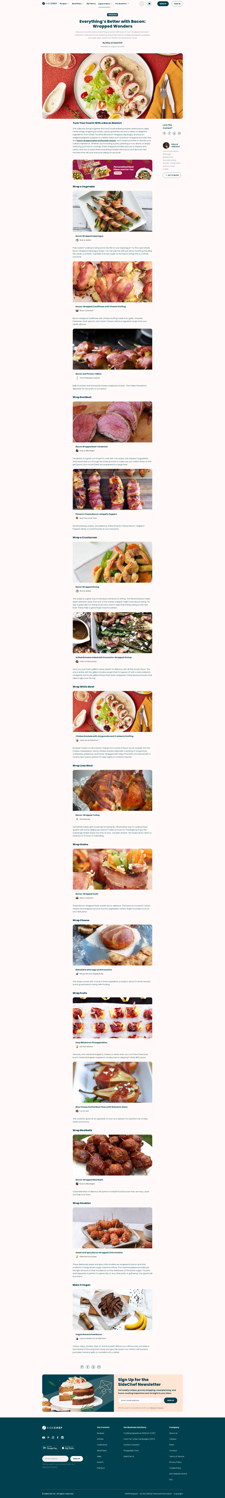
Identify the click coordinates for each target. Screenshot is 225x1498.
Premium (101, 1468)
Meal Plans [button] (76, 3)
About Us (173, 1433)
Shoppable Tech (131, 1450)
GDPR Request (131, 1493)
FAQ (171, 1479)
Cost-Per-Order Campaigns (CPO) (139, 1439)
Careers (172, 1439)
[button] (164, 133)
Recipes (100, 1433)
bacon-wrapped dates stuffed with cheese (96, 140)
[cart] (149, 3)
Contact (173, 1450)
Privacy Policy (175, 1462)
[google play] (50, 1447)
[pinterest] (48, 1438)
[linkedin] (62, 1438)
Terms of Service (176, 1456)
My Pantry (91, 3)
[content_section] (112, 170)
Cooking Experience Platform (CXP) (139, 1433)
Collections (102, 1444)
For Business (121, 3)
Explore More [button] (104, 4)
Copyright (178, 1493)
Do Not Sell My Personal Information (156, 1493)
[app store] (68, 1447)
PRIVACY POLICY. (49, 1467)
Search (100, 1462)
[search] (141, 3)
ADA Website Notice (178, 1473)
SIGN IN (177, 4)
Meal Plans (102, 1450)
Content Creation (132, 1444)
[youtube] (43, 1438)
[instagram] (53, 1438)
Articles (100, 1439)
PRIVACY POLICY (156, 1408)
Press (171, 1444)
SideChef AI (129, 1456)
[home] (49, 3)
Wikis (99, 1456)
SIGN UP (163, 4)
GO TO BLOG (173, 175)
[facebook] (57, 1438)
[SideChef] (52, 1429)
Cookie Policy (175, 1468)
